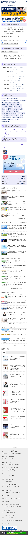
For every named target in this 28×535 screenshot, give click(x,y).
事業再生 (22, 100)
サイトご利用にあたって (8, 512)
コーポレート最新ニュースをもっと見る (17, 345)
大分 (23, 88)
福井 (17, 78)
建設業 (10, 107)
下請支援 (16, 100)
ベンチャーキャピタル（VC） (6, 146)
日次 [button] (4, 352)
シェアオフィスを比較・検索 (9, 484)
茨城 (11, 74)
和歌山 (12, 82)
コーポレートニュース (7, 475)
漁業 (21, 109)
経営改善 (22, 113)
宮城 (21, 67)
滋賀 (20, 80)
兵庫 (14, 80)
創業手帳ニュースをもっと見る (19, 288)
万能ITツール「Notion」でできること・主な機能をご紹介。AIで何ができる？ (17, 384)
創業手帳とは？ (6, 453)
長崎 (17, 88)
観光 (17, 115)
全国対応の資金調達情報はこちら (10, 51)
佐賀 (14, 88)
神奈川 (15, 71)
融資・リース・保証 (14, 131)
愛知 (11, 76)
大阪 (11, 80)
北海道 (12, 67)
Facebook (7, 492)
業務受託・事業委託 (22, 131)
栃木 (14, 74)
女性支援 (4, 107)
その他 (15, 98)
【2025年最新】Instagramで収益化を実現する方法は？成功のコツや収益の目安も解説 (17, 393)
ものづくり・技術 (7, 100)
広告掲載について (6, 504)
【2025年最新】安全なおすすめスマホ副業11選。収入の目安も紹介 (17, 435)
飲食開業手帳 (5, 467)
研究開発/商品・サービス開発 (10, 113)
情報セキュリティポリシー (8, 517)
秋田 (11, 69)
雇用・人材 (11, 119)
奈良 (23, 80)
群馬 (17, 74)
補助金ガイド (23, 533)
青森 (15, 67)
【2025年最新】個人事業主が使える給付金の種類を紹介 (17, 417)
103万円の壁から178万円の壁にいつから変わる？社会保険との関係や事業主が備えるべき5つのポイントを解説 (17, 367)
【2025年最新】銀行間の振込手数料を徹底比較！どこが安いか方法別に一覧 (17, 401)
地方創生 (12, 104)
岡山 (17, 84)
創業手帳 (11, 464)
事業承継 (4, 102)
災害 (3, 111)
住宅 (10, 102)
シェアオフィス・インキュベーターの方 (11, 506)
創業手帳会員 (5, 181)
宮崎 (11, 90)
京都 (17, 80)
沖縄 (18, 90)
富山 (11, 78)
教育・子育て (18, 107)
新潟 (20, 76)
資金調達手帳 (9, 5)
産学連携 (8, 111)
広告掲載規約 (5, 523)
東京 (11, 71)
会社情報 (4, 498)
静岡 (14, 76)
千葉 (21, 71)
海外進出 (15, 109)
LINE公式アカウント (16, 492)
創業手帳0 (4, 464)
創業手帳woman (14, 467)
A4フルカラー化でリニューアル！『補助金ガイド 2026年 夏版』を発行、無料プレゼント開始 (13, 340)
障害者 (4, 119)
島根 (14, 84)
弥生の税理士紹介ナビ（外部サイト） (11, 486)
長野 (23, 76)
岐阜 (17, 76)
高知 (20, 86)
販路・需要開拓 (6, 117)
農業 (13, 117)
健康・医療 (16, 102)
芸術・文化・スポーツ (8, 115)
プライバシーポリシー (7, 515)
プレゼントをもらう (7, 458)
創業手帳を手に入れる (7, 456)
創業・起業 (5, 104)
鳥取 (11, 84)
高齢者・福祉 (5, 121)
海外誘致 (8, 109)
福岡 (11, 88)
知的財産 (15, 111)
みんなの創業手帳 (6, 481)
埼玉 (18, 71)
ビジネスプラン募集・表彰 (5, 135)
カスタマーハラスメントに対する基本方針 (12, 520)
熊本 (20, 88)
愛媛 (17, 86)
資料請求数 (4, 183)
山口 (23, 84)
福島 (17, 69)
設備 (21, 115)
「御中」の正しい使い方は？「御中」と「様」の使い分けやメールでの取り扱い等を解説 (17, 410)
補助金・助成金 (6, 131)
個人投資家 (14, 145)
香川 (14, 86)
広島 (20, 84)
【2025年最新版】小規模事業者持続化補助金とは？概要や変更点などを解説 (17, 358)
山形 (14, 69)
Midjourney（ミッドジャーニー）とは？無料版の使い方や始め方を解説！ (17, 426)
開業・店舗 (20, 117)
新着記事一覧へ (23, 218)
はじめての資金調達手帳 (8, 470)
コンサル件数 (5, 178)
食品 (17, 119)
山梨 (20, 78)
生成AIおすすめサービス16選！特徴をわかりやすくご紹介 (17, 375)
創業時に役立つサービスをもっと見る (18, 323)
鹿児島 (15, 90)
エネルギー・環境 (7, 98)
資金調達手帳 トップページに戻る (10, 43)
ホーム (3, 5)
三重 (15, 82)
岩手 (18, 67)
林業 (3, 109)
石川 (14, 78)
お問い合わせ (16, 504)
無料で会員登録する (16, 453)
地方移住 (19, 104)
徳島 (11, 86)
